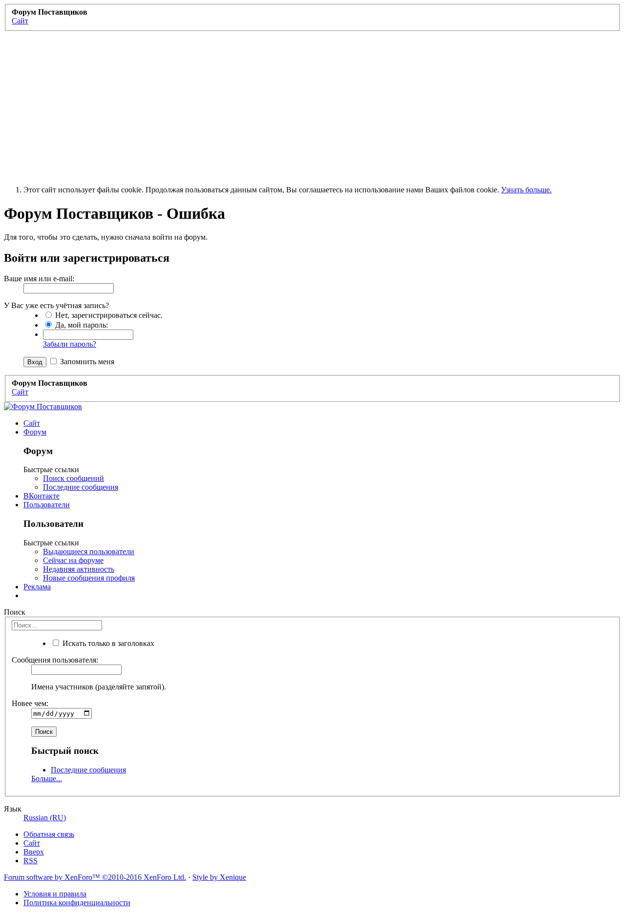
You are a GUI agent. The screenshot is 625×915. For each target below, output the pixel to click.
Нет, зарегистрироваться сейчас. (108, 315)
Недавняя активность (78, 569)
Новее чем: (30, 703)
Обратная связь (48, 834)
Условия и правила (54, 894)
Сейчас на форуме (73, 560)
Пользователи (46, 504)
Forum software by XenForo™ (95, 877)
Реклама (37, 586)
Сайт (31, 423)
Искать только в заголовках (107, 643)
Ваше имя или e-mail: (39, 278)
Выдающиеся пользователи (88, 551)
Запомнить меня (86, 361)
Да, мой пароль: (80, 325)
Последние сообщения (80, 487)
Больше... (46, 778)
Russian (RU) (44, 817)
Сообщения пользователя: (55, 660)
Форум (34, 432)
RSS (30, 860)
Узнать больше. (526, 190)
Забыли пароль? (69, 344)
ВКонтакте (41, 496)
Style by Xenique (219, 877)
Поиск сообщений (73, 478)
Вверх (33, 852)
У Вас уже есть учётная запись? (56, 305)
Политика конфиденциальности (76, 902)
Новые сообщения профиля (89, 578)
